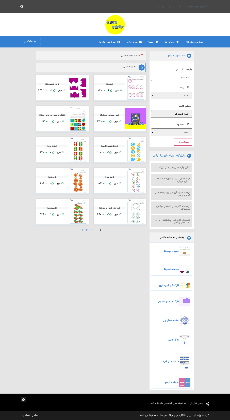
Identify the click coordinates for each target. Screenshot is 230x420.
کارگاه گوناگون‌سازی (169, 285)
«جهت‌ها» (52, 177)
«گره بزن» (109, 177)
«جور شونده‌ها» (52, 84)
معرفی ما (169, 42)
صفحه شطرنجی (171, 320)
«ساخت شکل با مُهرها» (109, 208)
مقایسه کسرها (171, 269)
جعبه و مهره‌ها (171, 251)
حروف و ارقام (172, 382)
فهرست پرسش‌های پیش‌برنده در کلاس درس (172, 193)
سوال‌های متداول (107, 42)
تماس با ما (132, 42)
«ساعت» (109, 84)
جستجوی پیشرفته (195, 42)
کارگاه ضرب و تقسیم (168, 302)
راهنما (151, 42)
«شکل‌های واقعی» (109, 146)
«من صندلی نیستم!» (109, 115)
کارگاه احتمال (172, 340)
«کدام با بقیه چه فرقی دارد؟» (52, 115)
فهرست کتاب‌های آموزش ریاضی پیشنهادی (173, 207)
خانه (138, 55)
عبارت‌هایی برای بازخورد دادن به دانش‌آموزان (173, 179)
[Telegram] (23, 399)
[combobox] (118, 6)
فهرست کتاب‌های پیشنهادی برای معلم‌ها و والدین (172, 221)
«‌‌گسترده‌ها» (52, 208)
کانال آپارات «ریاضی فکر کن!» (174, 167)
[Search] (21, 6)
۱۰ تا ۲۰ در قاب (171, 361)
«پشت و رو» (52, 146)
